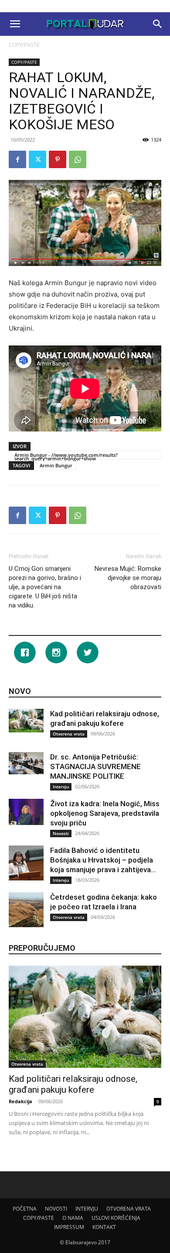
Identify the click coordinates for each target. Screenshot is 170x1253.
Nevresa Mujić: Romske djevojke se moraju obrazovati (128, 578)
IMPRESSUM (69, 1227)
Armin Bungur (56, 465)
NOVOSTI (56, 1208)
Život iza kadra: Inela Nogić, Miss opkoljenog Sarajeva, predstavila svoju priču (105, 813)
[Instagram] (58, 652)
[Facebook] (17, 159)
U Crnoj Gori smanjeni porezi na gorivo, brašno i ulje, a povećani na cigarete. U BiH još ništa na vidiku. (45, 587)
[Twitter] (37, 159)
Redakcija (20, 1101)
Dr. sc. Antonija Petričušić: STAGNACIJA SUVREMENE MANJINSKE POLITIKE (95, 766)
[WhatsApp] (77, 159)
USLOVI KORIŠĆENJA (116, 1218)
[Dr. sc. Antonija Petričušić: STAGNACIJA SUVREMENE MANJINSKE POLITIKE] (26, 763)
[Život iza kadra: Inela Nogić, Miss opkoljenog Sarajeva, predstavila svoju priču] (26, 812)
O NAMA (72, 1218)
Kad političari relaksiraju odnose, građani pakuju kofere (73, 1084)
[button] (15, 24)
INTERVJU (86, 1208)
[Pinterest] (57, 159)
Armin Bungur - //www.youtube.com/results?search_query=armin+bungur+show (66, 455)
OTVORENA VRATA (128, 1208)
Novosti (61, 833)
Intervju (61, 787)
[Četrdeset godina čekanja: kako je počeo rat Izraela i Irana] (26, 909)
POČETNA (25, 1208)
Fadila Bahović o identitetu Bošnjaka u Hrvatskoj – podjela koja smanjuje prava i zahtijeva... (103, 860)
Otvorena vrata (69, 734)
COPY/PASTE (24, 44)
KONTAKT (104, 1227)
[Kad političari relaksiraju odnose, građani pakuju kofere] (26, 720)
